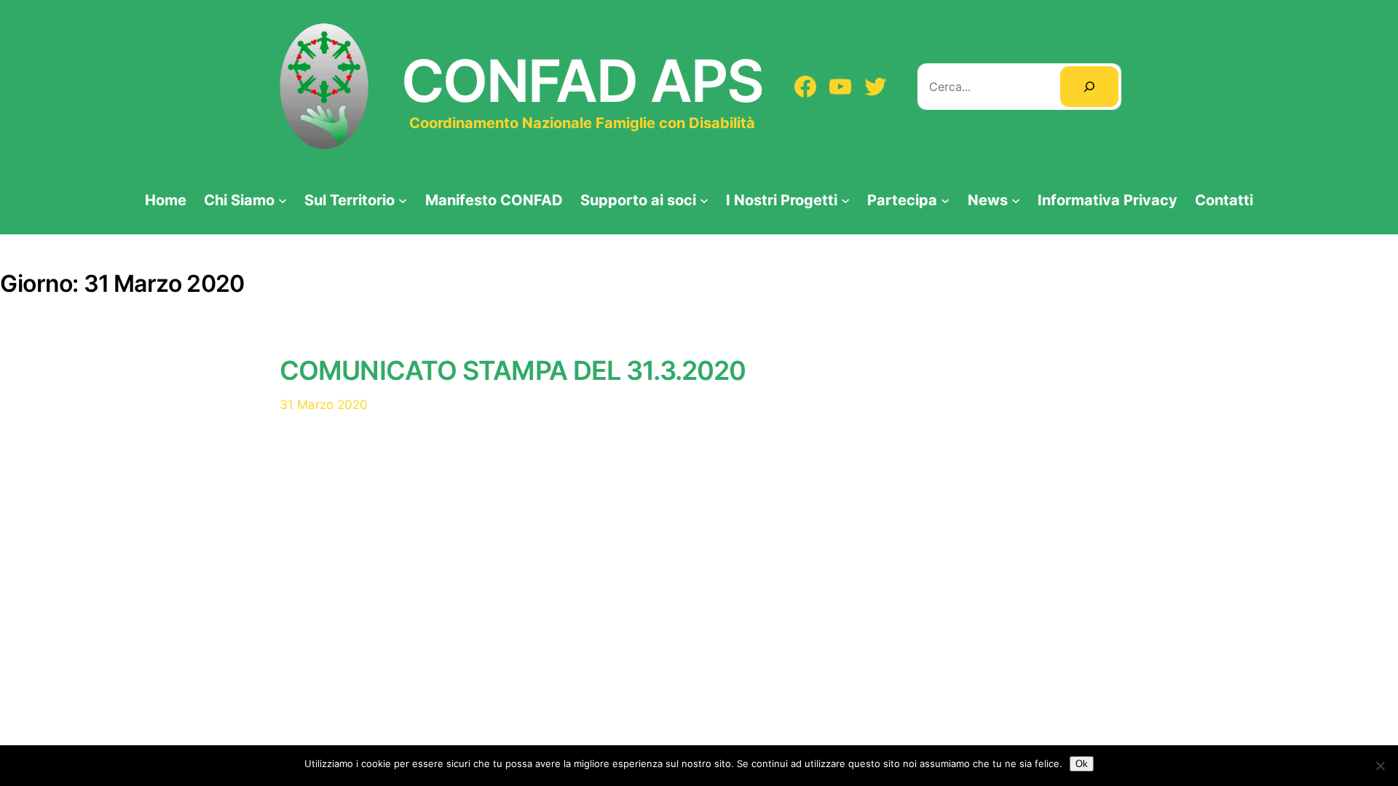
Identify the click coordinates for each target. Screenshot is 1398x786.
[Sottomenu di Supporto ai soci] (704, 199)
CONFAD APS (582, 80)
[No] (1380, 765)
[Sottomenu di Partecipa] (945, 199)
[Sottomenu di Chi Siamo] (282, 199)
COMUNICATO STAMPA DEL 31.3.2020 (513, 371)
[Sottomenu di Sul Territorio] (402, 199)
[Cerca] (1089, 86)
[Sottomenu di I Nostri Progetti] (845, 199)
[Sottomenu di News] (1015, 199)
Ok (1081, 763)
